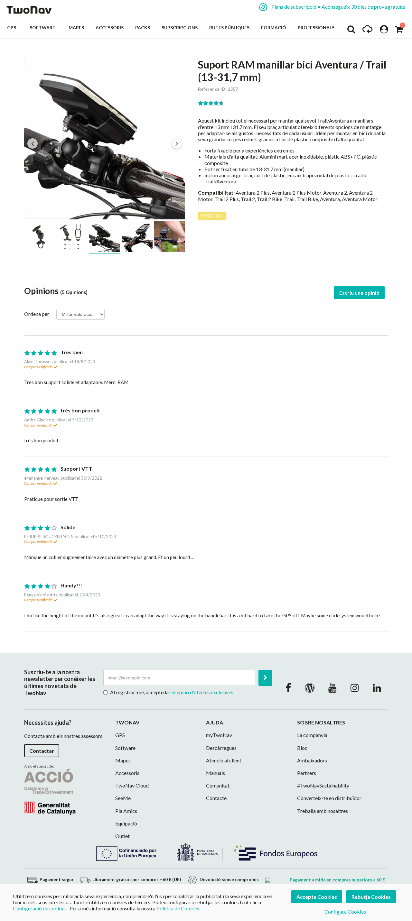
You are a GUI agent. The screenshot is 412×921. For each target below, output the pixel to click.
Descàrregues (221, 748)
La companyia (312, 735)
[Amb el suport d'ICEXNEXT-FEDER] (206, 851)
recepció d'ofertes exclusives (201, 692)
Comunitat (217, 785)
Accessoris (110, 27)
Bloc (302, 748)
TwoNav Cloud (132, 785)
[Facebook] (288, 687)
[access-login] (384, 31)
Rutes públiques (229, 27)
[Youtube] (332, 687)
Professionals (316, 27)
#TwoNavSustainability (323, 785)
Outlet (122, 836)
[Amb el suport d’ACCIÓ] (50, 791)
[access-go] (367, 31)
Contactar (41, 751)
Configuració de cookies (40, 908)
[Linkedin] (377, 687)
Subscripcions (180, 27)
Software (43, 27)
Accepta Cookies (316, 897)
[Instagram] (355, 687)
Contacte (216, 798)
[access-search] (351, 31)
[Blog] (309, 687)
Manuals (215, 773)
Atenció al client (223, 760)
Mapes (76, 27)
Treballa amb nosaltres (322, 811)
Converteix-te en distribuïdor (329, 798)
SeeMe (123, 798)
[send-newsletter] (265, 678)
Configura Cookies (345, 911)
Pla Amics (126, 811)
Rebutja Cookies (371, 897)
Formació (273, 27)
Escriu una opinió (359, 293)
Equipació (126, 823)
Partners (306, 773)
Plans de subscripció (338, 7)
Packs (142, 27)
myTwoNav (219, 735)
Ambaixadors (312, 760)
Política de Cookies (177, 908)
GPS (12, 27)
